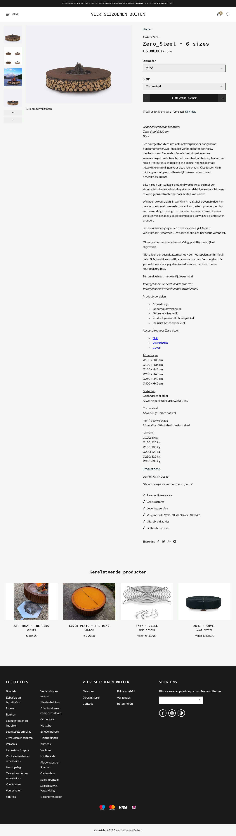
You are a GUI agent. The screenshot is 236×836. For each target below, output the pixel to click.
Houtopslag (13, 767)
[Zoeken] (228, 14)
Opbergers (47, 719)
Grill (155, 338)
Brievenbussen (49, 731)
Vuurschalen (13, 790)
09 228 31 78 (170, 515)
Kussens (45, 743)
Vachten (45, 750)
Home (147, 29)
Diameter (149, 60)
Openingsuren (91, 697)
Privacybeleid (126, 691)
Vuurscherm (160, 342)
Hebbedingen (49, 737)
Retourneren (125, 703)
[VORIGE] (13, 113)
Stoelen (10, 708)
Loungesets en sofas (18, 731)
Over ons (88, 691)
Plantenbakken (50, 702)
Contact (88, 703)
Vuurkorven (13, 784)
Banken (10, 714)
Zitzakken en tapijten (19, 737)
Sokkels (11, 796)
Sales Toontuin (49, 779)
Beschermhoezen (51, 796)
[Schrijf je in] (199, 700)
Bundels (11, 691)
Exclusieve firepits (17, 750)
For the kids (47, 756)
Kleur (146, 78)
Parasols (11, 743)
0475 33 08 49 (190, 515)
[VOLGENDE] (13, 120)
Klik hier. (190, 111)
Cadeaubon (47, 773)
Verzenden (124, 697)
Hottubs (45, 725)
